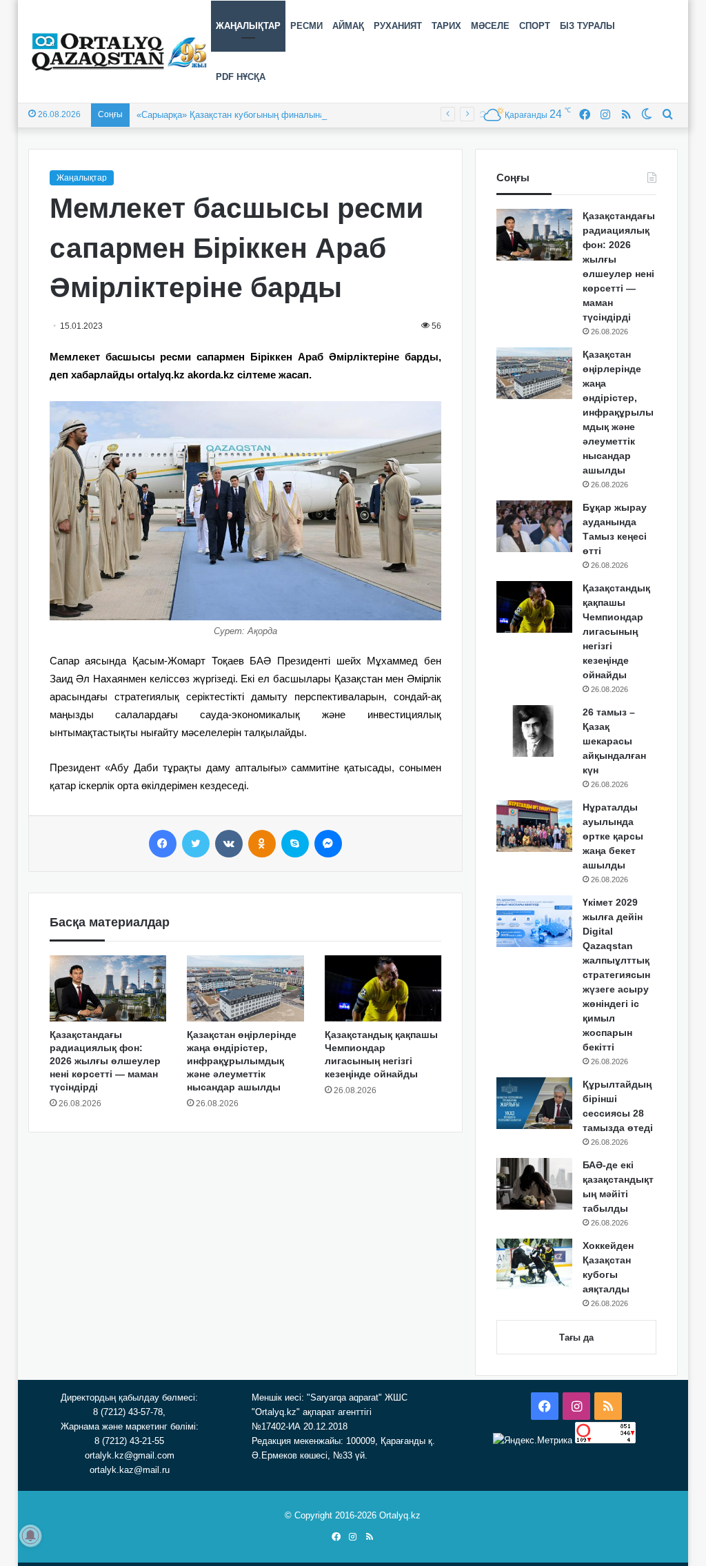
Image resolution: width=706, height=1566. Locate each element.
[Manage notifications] (30, 1536)
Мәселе (490, 26)
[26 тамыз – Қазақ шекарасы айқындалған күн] (534, 731)
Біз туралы (587, 26)
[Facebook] (162, 843)
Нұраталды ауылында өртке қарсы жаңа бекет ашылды (613, 836)
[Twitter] (196, 843)
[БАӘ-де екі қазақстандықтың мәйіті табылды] (534, 1184)
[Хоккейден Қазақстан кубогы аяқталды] (534, 1264)
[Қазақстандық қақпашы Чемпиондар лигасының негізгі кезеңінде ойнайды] (383, 988)
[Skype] (295, 843)
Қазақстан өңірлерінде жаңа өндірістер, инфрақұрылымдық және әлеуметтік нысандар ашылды (241, 1060)
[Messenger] (328, 843)
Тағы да (576, 1337)
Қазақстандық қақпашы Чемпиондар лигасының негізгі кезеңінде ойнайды (616, 631)
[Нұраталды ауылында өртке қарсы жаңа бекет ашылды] (534, 826)
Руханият (398, 26)
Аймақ (348, 26)
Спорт (534, 26)
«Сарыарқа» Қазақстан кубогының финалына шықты (246, 115)
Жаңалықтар (248, 26)
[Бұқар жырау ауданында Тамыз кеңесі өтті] (534, 526)
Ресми (306, 26)
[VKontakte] (229, 843)
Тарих (446, 26)
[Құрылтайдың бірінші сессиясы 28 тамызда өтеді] (534, 1103)
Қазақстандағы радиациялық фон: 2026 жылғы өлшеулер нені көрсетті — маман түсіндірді (105, 1060)
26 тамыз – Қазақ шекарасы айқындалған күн (614, 740)
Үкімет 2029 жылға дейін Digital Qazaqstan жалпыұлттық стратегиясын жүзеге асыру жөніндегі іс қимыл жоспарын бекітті (616, 975)
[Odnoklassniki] (262, 843)
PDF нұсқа (240, 77)
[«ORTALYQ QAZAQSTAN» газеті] (119, 51)
